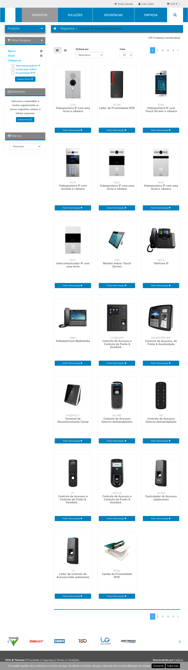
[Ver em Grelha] (58, 50)
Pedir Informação (72, 130)
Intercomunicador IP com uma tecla (73, 265)
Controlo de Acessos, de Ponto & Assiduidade (161, 342)
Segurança (67, 28)
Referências (113, 15)
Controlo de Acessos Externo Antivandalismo (117, 420)
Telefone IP (161, 263)
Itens (122, 49)
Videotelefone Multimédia (73, 341)
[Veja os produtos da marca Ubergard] (105, 641)
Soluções (75, 15)
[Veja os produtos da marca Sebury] (36, 641)
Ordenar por (82, 49)
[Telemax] (9, 15)
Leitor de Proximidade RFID (117, 108)
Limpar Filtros (24, 79)
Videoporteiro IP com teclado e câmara (73, 187)
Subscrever (24, 119)
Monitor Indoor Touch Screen (117, 265)
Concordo (158, 665)
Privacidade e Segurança (40, 660)
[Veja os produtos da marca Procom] (13, 641)
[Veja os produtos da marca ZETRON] (128, 641)
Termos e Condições (67, 660)
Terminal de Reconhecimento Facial (72, 420)
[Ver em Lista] (66, 50)
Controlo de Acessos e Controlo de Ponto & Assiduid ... (117, 344)
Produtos (39, 15)
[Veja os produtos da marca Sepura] (59, 641)
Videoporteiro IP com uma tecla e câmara (73, 109)
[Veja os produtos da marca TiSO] (82, 641)
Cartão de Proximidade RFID (117, 575)
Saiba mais (173, 665)
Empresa (151, 15)
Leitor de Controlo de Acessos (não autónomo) (73, 575)
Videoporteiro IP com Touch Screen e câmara (161, 109)
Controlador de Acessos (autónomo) (161, 498)
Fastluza (178, 660)
